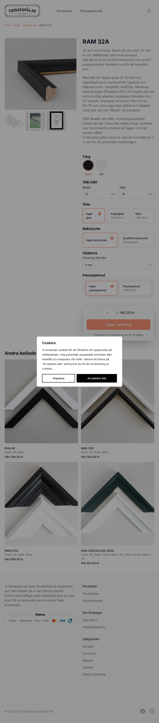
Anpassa (58, 378)
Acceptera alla (96, 378)
